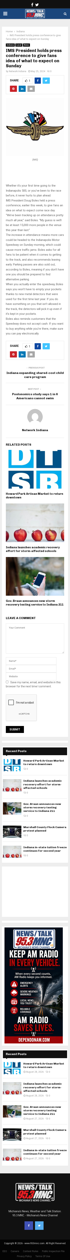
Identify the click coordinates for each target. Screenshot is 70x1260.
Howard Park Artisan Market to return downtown (43, 762)
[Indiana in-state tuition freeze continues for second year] (12, 852)
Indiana (10, 45)
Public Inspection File (53, 1251)
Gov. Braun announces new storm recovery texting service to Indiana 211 (35, 603)
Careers (15, 1251)
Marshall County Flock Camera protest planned (44, 829)
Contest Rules (30, 1251)
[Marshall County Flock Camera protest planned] (12, 832)
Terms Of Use (42, 1256)
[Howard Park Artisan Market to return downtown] (12, 765)
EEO (5, 1251)
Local (18, 45)
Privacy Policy (24, 1256)
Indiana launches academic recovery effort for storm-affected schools (33, 549)
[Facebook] (28, 1225)
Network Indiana (17, 71)
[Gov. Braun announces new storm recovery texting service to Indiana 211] (12, 808)
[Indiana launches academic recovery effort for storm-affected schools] (12, 785)
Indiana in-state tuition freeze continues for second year (45, 849)
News (26, 45)
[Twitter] (39, 1225)
